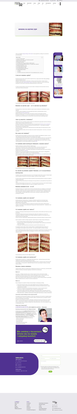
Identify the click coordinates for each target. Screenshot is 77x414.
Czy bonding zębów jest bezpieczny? (22, 68)
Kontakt (54, 4)
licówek (41, 124)
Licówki (40, 405)
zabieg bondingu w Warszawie (27, 53)
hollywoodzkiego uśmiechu (27, 82)
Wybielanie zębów (42, 404)
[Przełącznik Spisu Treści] (42, 57)
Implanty (28, 405)
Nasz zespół (29, 4)
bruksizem (26, 150)
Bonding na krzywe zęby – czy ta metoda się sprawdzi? (25, 59)
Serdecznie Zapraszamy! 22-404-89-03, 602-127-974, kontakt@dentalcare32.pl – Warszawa (30, 72)
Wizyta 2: (19, 71)
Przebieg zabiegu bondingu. (21, 69)
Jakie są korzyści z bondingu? (21, 60)
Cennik (39, 4)
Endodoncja (28, 407)
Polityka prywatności (18, 408)
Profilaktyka (29, 403)
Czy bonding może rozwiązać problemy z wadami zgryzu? (25, 63)
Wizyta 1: (19, 70)
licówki (36, 141)
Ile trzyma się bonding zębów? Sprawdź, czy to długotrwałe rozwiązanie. (28, 64)
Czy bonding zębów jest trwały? (21, 67)
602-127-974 (25, 307)
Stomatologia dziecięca (43, 408)
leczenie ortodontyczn (25, 112)
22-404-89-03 (19, 307)
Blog (43, 4)
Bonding (40, 407)
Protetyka (28, 404)
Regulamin (16, 407)
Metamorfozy (48, 4)
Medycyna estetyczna (42, 409)
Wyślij (50, 371)
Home (24, 4)
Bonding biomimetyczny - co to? (22, 65)
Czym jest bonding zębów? (21, 58)
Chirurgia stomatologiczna (31, 409)
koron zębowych (47, 124)
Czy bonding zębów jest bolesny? (22, 66)
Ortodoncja (28, 408)
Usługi (35, 4)
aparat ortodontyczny (38, 153)
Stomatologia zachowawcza (43, 403)
